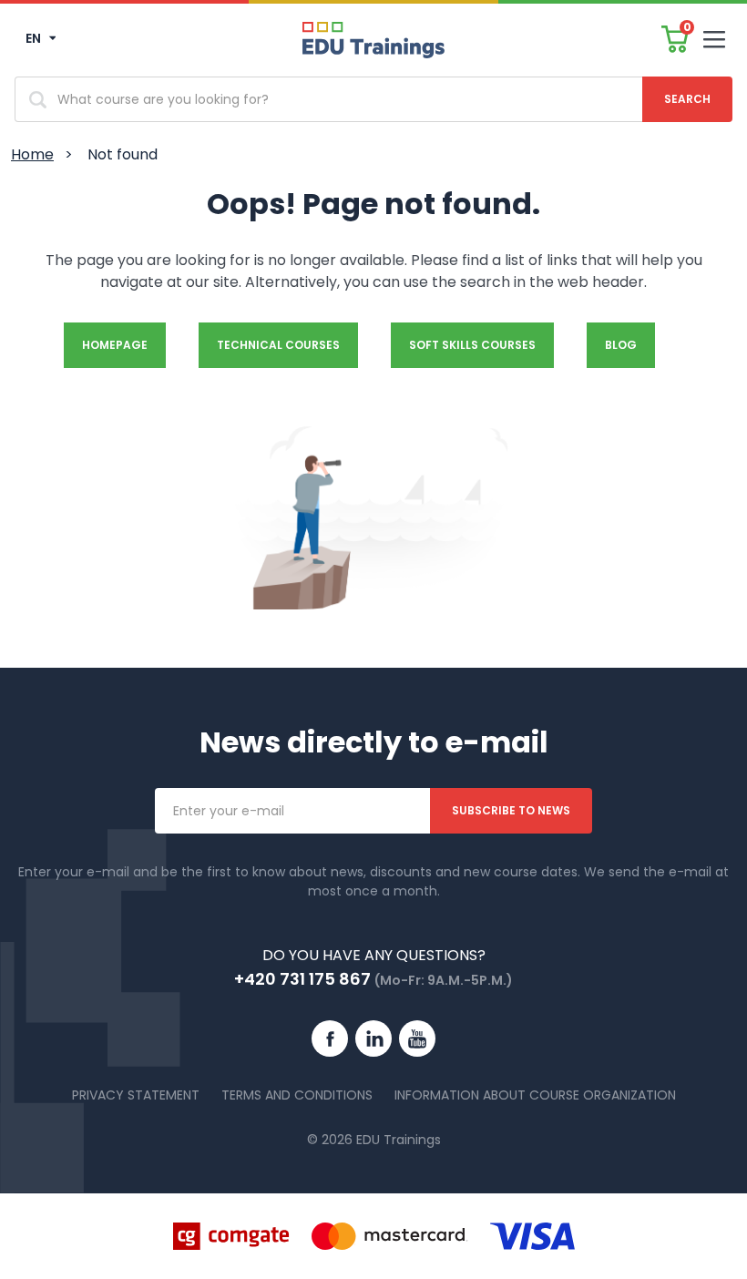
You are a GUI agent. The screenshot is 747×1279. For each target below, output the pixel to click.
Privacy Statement (136, 1095)
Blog (621, 345)
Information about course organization (535, 1095)
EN (35, 38)
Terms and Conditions (297, 1095)
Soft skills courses (472, 345)
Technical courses (278, 345)
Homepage (115, 345)
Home (32, 154)
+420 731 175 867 (302, 978)
